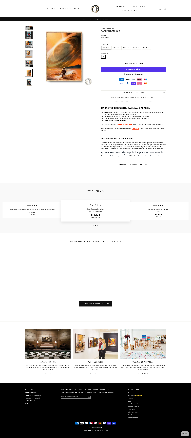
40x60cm (126, 48)
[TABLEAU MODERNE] (48, 344)
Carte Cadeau (130, 11)
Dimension (105, 44)
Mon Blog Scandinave (134, 404)
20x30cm (106, 48)
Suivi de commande (133, 393)
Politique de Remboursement (33, 395)
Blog (129, 401)
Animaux (121, 7)
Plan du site (131, 415)
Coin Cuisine (131, 409)
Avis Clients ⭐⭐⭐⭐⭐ (135, 395)
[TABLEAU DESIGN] (95, 344)
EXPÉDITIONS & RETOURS (133, 92)
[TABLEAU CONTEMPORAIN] (143, 344)
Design (64, 9)
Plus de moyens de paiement (133, 74)
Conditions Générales (31, 390)
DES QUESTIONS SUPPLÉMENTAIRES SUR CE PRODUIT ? (133, 97)
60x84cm (146, 48)
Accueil (103, 28)
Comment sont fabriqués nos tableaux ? (133, 102)
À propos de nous (133, 417)
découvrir (48, 373)
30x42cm (116, 48)
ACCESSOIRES (138, 7)
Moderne (50, 9)
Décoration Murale (133, 412)
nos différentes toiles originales (136, 156)
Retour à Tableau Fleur (97, 304)
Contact (130, 398)
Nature (78, 9)
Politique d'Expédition (31, 392)
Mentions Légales (30, 400)
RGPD (26, 403)
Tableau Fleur (110, 28)
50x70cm (136, 48)
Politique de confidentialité (32, 398)
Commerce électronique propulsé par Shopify (95, 430)
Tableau (104, 53)
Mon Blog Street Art (133, 406)
